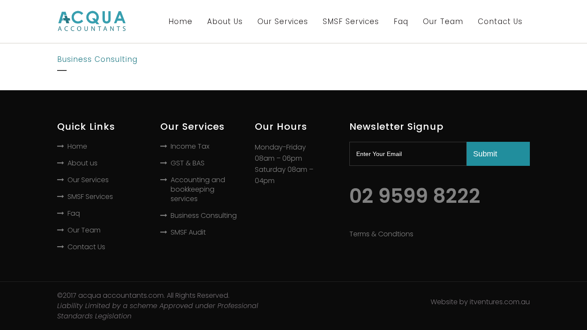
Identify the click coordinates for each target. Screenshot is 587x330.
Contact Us (86, 247)
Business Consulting (204, 215)
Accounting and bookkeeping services (198, 189)
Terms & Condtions (381, 234)
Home (77, 146)
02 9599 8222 (414, 196)
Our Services (88, 180)
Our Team (84, 230)
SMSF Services (90, 197)
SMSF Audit (188, 232)
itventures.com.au (500, 302)
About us (82, 163)
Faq (73, 213)
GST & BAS (188, 163)
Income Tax (190, 146)
